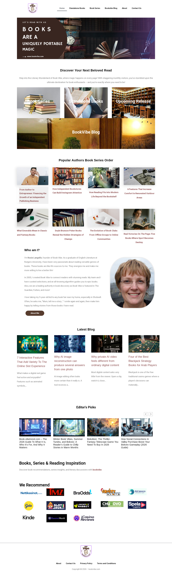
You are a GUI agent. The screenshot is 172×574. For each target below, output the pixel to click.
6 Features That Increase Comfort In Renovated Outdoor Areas (139, 193)
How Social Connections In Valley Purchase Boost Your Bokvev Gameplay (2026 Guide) (101, 443)
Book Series (38, 101)
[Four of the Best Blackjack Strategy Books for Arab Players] (143, 344)
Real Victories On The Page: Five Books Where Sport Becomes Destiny (139, 238)
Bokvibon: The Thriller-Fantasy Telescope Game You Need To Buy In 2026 (68, 442)
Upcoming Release (133, 101)
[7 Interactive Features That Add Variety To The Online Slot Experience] (32, 344)
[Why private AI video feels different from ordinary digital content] (106, 344)
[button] (151, 414)
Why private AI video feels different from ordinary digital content (105, 361)
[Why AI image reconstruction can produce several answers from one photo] (69, 344)
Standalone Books (86, 101)
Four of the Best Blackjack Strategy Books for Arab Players (142, 361)
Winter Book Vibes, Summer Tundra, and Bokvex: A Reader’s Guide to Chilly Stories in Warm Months (34, 443)
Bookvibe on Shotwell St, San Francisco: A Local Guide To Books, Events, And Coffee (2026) (136, 443)
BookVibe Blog (86, 132)
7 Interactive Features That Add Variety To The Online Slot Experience (32, 362)
